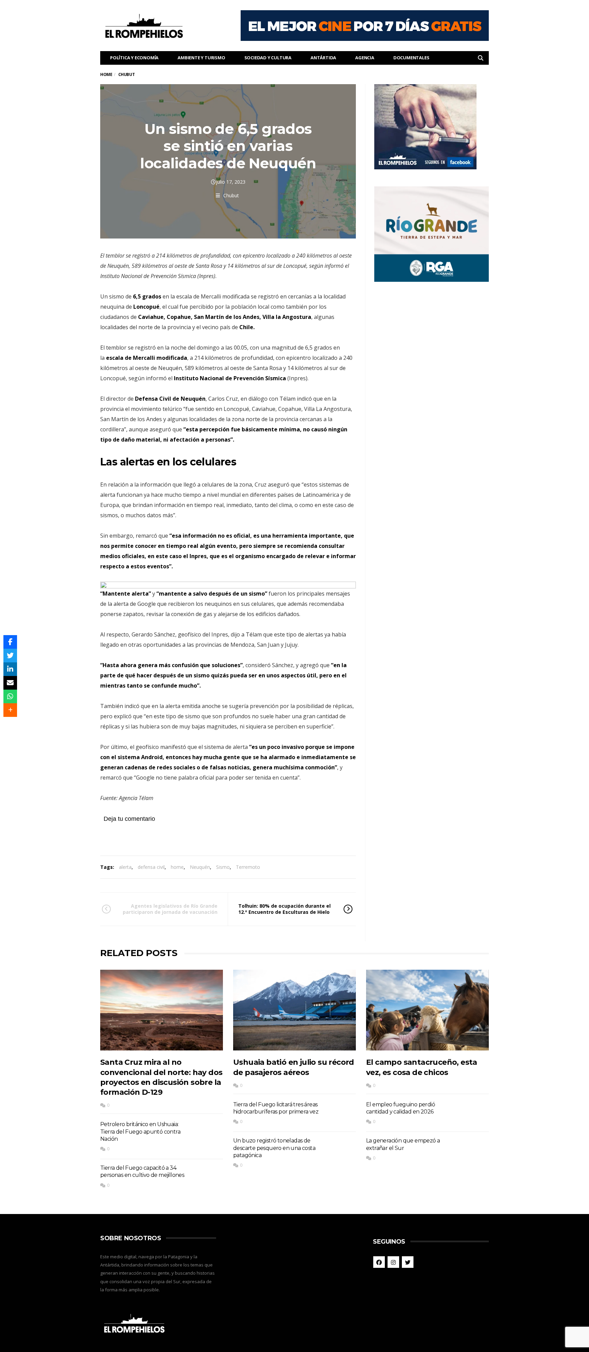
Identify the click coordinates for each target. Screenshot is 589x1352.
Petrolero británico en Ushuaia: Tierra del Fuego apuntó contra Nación (140, 1131)
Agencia (364, 58)
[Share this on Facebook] (10, 642)
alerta (125, 867)
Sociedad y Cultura (267, 58)
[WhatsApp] (10, 696)
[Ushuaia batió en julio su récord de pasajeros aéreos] (294, 1010)
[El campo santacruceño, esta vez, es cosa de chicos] (427, 1010)
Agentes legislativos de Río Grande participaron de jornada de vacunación (170, 909)
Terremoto (248, 867)
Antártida (323, 58)
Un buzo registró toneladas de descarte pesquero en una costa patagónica (274, 1147)
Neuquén (200, 867)
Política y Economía (134, 58)
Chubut (231, 195)
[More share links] (10, 710)
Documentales (411, 58)
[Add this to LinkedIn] (10, 669)
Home (106, 74)
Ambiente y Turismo (201, 58)
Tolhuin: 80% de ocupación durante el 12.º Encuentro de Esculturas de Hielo (284, 909)
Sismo (223, 867)
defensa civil (151, 867)
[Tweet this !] (10, 655)
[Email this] (10, 683)
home (177, 867)
